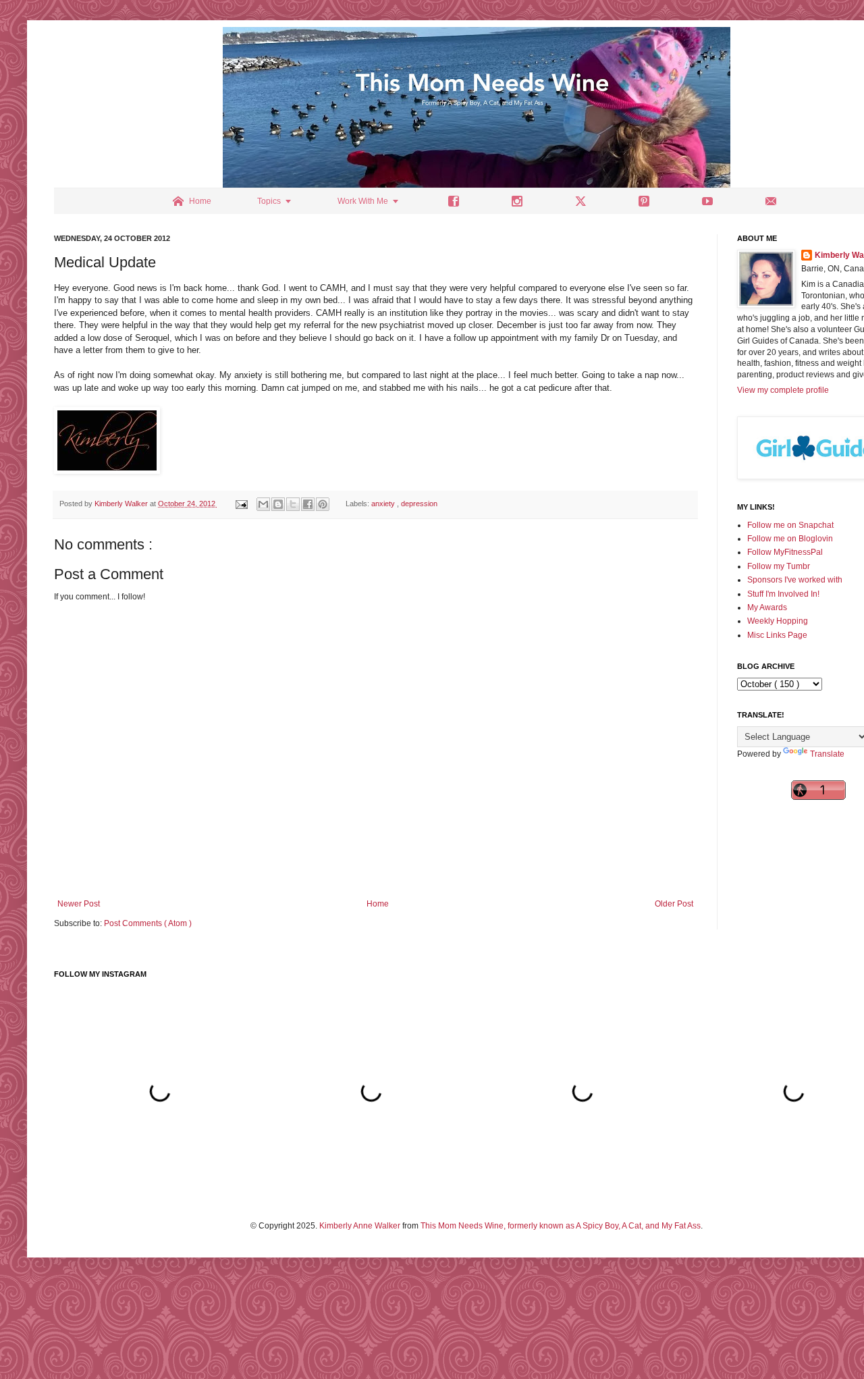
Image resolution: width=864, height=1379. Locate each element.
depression (419, 503)
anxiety (384, 503)
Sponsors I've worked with (794, 580)
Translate (827, 754)
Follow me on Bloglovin (790, 538)
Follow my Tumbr (778, 566)
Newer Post (78, 904)
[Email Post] (241, 503)
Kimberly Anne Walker (359, 1226)
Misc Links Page (777, 635)
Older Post (674, 904)
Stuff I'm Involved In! (783, 594)
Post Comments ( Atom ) (148, 923)
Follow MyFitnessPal (785, 552)
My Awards (767, 607)
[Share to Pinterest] (322, 504)
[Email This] (263, 504)
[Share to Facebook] (308, 504)
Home (378, 904)
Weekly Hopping (777, 621)
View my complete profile (783, 390)
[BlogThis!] (278, 504)
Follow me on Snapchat (790, 525)
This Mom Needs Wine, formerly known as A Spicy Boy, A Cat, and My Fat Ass (561, 1226)
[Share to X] (293, 504)
